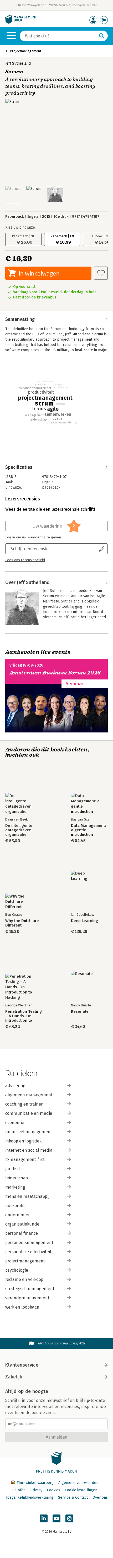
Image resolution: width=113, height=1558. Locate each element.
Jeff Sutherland (18, 63)
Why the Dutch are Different (22, 923)
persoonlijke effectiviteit (28, 1251)
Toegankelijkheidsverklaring (29, 1497)
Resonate (80, 1011)
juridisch (13, 1168)
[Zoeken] (101, 36)
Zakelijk (13, 1377)
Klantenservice (21, 1365)
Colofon (18, 1490)
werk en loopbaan (22, 1307)
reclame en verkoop (24, 1279)
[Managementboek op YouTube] (56, 1518)
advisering (15, 1085)
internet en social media (29, 1150)
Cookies (53, 1490)
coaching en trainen (24, 1104)
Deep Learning (84, 921)
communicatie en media (28, 1113)
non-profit (15, 1205)
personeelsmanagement (29, 1242)
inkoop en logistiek (23, 1141)
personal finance (21, 1233)
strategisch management (29, 1288)
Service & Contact (73, 1497)
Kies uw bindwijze (20, 227)
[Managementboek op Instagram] (69, 1518)
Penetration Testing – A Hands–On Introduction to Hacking (23, 1016)
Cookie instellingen (81, 1490)
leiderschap (16, 1177)
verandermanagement (27, 1297)
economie (14, 1122)
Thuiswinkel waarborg (35, 1482)
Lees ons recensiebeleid (25, 560)
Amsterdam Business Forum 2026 (55, 672)
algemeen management (29, 1094)
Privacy (36, 1490)
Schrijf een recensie (30, 548)
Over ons (100, 1497)
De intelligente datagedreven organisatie (18, 830)
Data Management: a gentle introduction (88, 830)
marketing (15, 1187)
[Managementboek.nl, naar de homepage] (21, 22)
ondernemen (18, 1214)
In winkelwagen (39, 273)
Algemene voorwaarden (78, 1482)
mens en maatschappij (27, 1196)
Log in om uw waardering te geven (33, 537)
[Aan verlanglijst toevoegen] (101, 273)
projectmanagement (25, 1260)
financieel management (28, 1131)
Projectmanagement (25, 51)
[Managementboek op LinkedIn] (44, 1518)
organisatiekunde (22, 1224)
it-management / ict (25, 1159)
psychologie (16, 1270)
